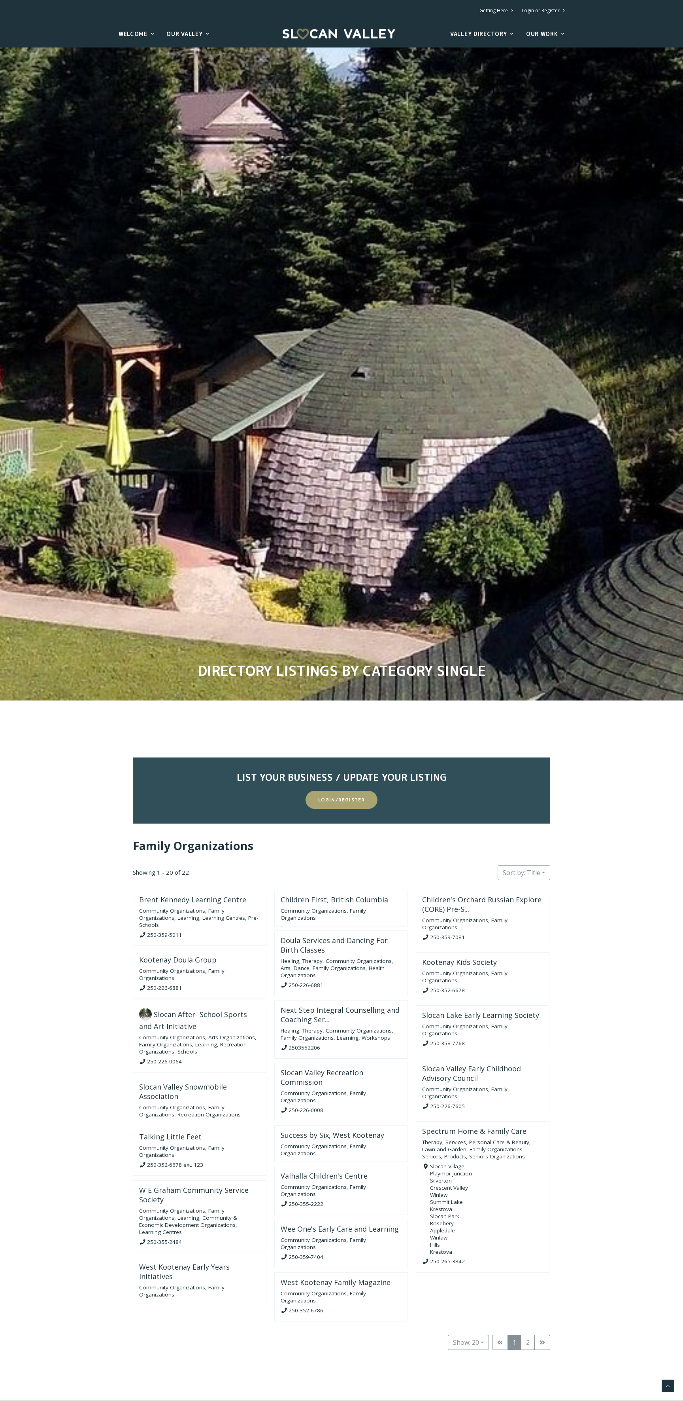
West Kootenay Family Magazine (336, 1282)
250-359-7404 (306, 1257)
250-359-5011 (164, 934)
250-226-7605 (447, 1105)
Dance (301, 967)
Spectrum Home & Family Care (474, 1131)
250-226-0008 (306, 1110)
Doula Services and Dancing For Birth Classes (334, 945)
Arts (286, 967)
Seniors (431, 1156)
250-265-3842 (447, 1261)
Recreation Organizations (209, 1114)
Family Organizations (193, 845)
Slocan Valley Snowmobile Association (183, 1091)
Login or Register (541, 10)
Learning (188, 917)
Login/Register (341, 799)
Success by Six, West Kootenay (332, 1135)
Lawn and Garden (444, 1149)
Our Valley (184, 34)
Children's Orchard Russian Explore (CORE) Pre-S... (481, 904)
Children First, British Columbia (334, 899)
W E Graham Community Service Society (194, 1194)
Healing (290, 960)
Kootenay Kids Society (459, 962)
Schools (187, 1051)
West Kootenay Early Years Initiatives (184, 1271)
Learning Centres (223, 917)
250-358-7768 (447, 1043)
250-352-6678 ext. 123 (175, 1164)
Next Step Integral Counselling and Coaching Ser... (340, 1014)
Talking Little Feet (170, 1136)
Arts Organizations (231, 1037)
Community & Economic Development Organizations (188, 1221)
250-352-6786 (306, 1310)
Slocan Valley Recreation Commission (322, 1077)
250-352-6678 (447, 990)
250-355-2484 (164, 1241)
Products (455, 1156)
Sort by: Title (521, 872)
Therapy (312, 960)
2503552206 (304, 1047)
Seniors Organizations (497, 1156)
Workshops (376, 1037)
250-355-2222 (306, 1203)
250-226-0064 (164, 1061)
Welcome (133, 34)
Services (455, 1142)
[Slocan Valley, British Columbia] (338, 34)
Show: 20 (466, 1342)
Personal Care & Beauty (499, 1142)
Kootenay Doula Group (178, 959)
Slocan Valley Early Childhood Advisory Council (471, 1073)
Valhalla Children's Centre (324, 1176)
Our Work (542, 34)
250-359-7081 (447, 936)
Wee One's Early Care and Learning (340, 1229)
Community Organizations (172, 910)
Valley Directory (478, 34)
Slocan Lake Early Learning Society (480, 1015)
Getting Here (493, 10)
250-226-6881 (306, 984)
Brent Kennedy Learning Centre (192, 899)
